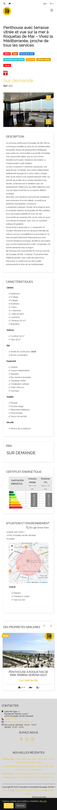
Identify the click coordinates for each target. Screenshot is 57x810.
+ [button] (12, 545)
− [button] (12, 550)
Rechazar (21, 806)
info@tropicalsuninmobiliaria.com (18, 722)
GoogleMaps (44, 582)
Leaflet (28, 582)
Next (48, 121)
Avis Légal (7, 790)
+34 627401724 (10, 719)
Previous (41, 121)
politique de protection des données (29, 790)
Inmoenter (51, 797)
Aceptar (8, 806)
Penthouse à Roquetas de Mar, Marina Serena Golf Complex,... (28, 674)
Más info (43, 801)
